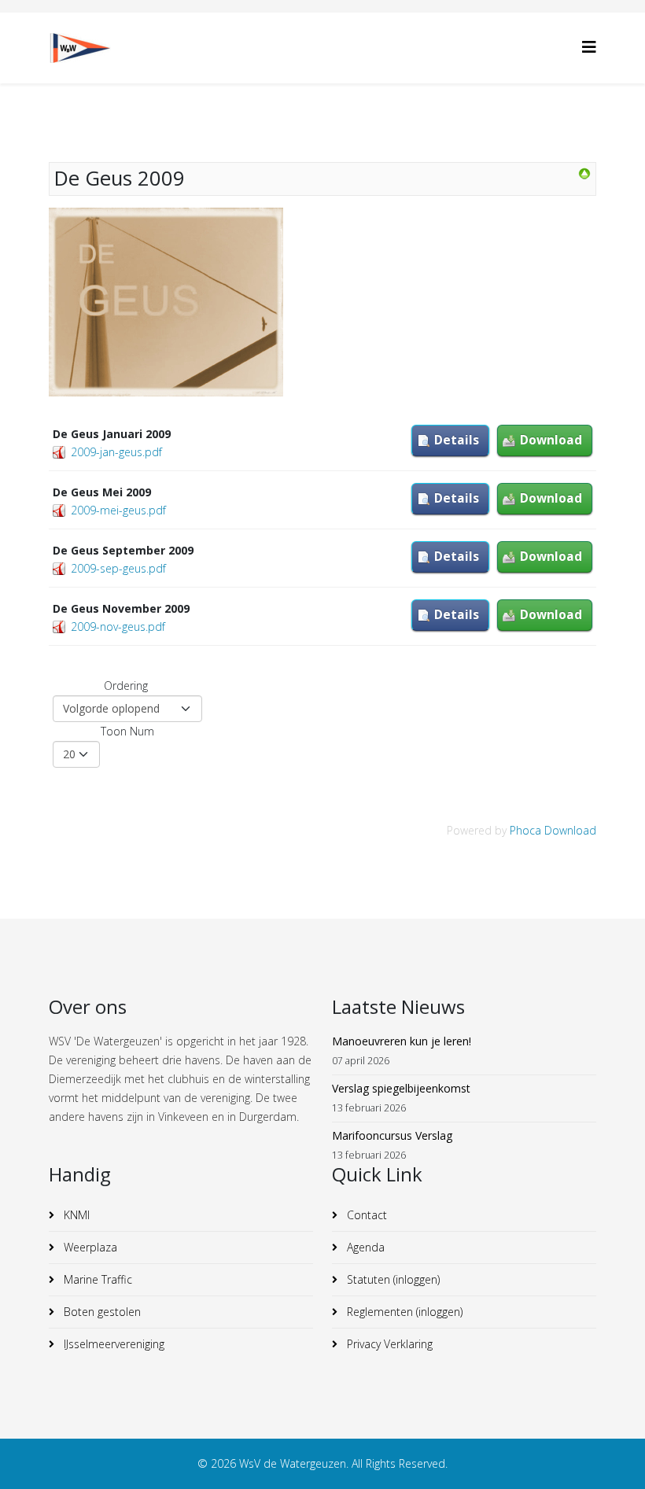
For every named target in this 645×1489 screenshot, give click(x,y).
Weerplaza (89, 1247)
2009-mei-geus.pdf (118, 510)
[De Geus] (584, 174)
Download (551, 440)
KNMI (75, 1214)
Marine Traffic (96, 1279)
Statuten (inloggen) (392, 1279)
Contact (365, 1214)
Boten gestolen (101, 1311)
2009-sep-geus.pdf (118, 568)
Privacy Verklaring (388, 1343)
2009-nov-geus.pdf (118, 626)
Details (456, 440)
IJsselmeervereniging (112, 1343)
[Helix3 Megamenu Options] (589, 47)
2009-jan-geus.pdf (116, 451)
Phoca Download (553, 830)
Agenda (364, 1247)
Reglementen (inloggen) (403, 1311)
